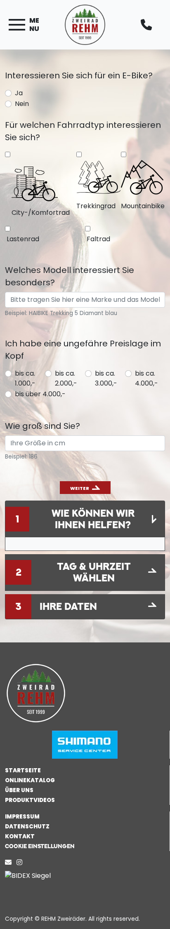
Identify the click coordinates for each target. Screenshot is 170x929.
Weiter (79, 488)
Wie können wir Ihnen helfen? (93, 518)
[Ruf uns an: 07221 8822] (148, 25)
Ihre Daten (68, 606)
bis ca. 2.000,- (66, 378)
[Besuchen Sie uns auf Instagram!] (21, 862)
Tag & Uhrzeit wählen (94, 572)
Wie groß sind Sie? (42, 426)
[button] (85, 846)
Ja (19, 93)
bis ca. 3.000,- (106, 378)
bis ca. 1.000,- (25, 378)
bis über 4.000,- (40, 394)
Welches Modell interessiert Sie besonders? (69, 276)
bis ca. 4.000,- (146, 378)
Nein (22, 103)
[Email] (10, 862)
